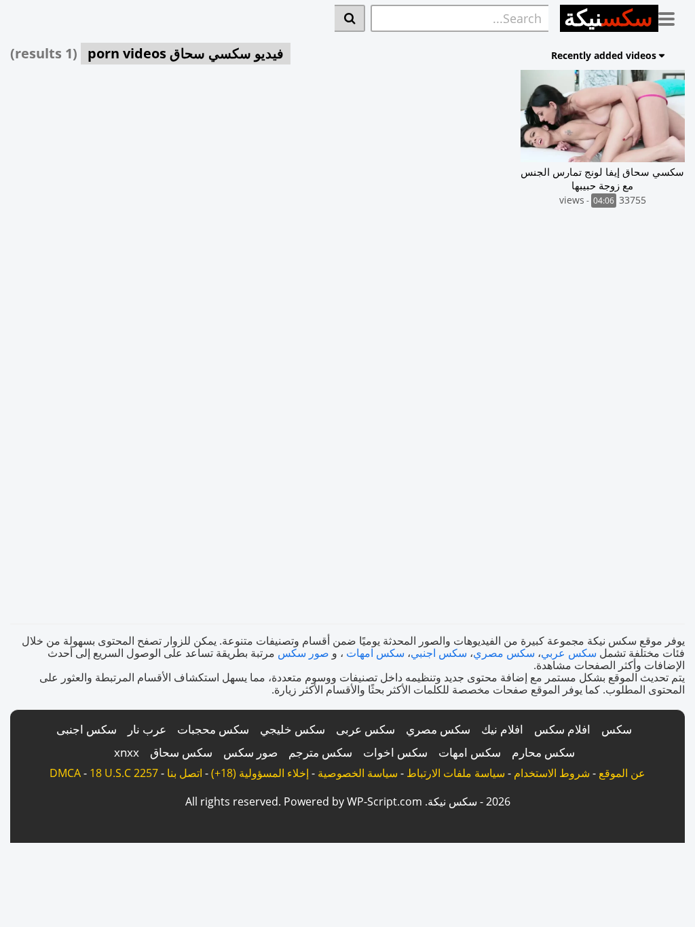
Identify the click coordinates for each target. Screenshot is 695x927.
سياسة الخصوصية (358, 772)
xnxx (126, 752)
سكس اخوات (395, 752)
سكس (616, 729)
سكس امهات (375, 652)
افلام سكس (562, 729)
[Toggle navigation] (671, 16)
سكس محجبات (213, 729)
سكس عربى (365, 729)
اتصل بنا (184, 772)
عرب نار (147, 729)
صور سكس (303, 652)
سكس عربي (569, 652)
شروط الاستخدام (552, 772)
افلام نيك (502, 729)
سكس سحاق (181, 752)
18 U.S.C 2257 (124, 772)
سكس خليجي (292, 729)
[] (350, 18)
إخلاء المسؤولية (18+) (260, 772)
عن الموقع (622, 772)
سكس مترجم (320, 752)
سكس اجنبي (439, 652)
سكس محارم (543, 752)
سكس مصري (504, 652)
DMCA (65, 772)
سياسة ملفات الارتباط (456, 772)
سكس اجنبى (86, 729)
